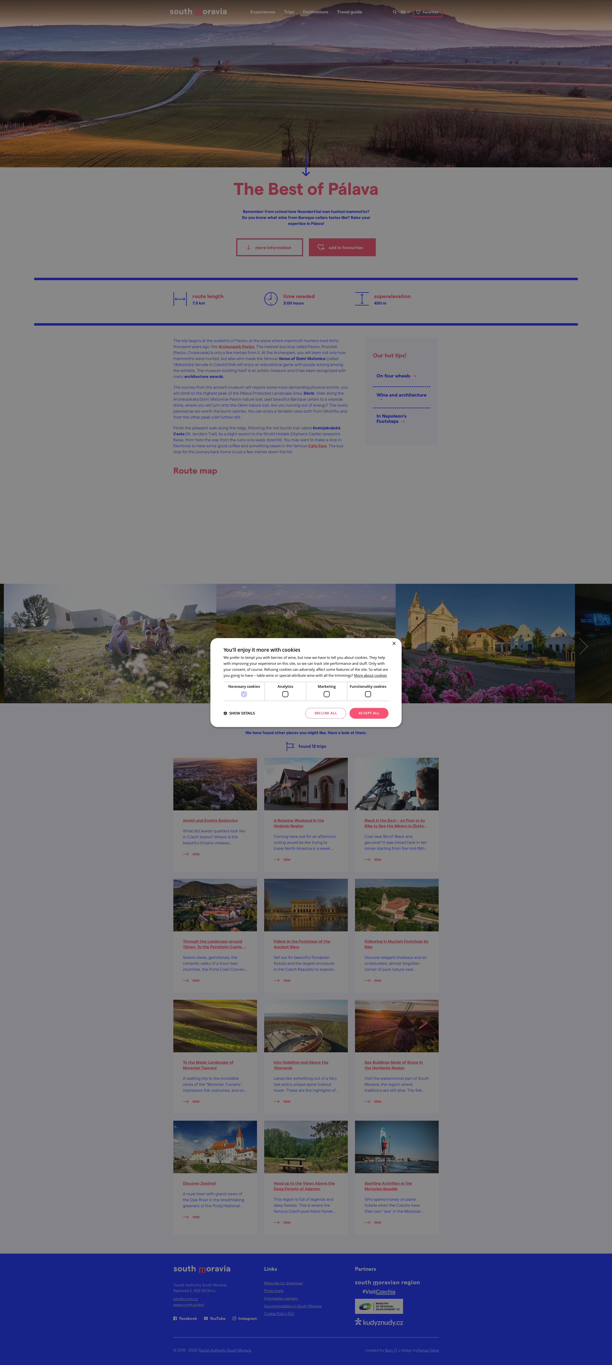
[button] (239, 713)
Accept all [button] (369, 713)
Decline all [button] (326, 713)
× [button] (394, 643)
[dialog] (306, 682)
